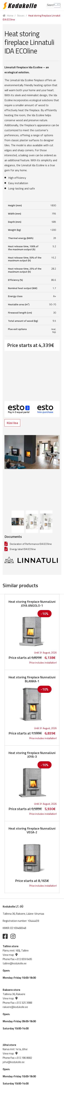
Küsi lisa (12, 422)
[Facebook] (5, 936)
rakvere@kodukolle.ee (15, 1007)
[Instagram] (12, 936)
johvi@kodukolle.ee (14, 1062)
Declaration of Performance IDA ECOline (31, 544)
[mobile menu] (57, 5)
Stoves (21, 15)
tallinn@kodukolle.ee (14, 963)
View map (8, 955)
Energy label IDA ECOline (23, 549)
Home (10, 15)
